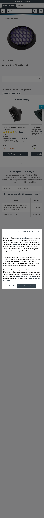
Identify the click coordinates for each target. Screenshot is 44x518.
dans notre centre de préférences (24, 276)
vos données (16, 244)
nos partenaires (22, 238)
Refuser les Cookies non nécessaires (28, 231)
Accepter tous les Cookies (26, 286)
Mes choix (12, 286)
